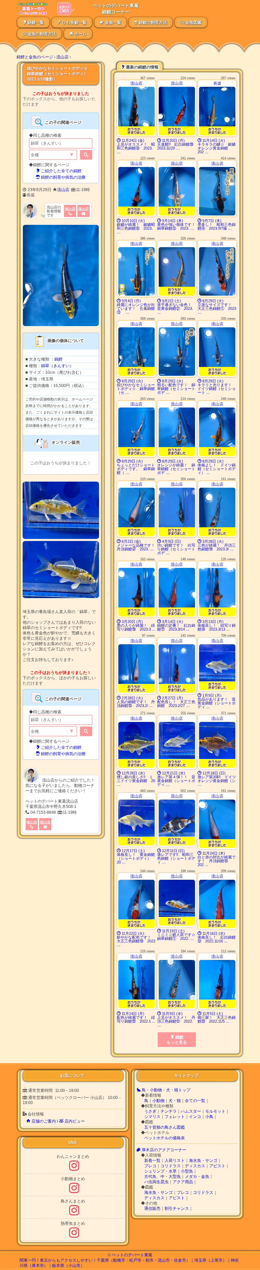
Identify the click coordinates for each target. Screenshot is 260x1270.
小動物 (158, 1100)
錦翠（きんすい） (57, 366)
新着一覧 (152, 1160)
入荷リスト (175, 1160)
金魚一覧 (112, 22)
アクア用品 (183, 1182)
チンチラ (168, 1111)
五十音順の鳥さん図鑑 (164, 1127)
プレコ (150, 1166)
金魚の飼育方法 (41, 34)
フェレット (175, 1116)
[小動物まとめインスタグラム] (74, 1191)
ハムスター (191, 1111)
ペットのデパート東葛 (132, 1255)
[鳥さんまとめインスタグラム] (74, 1213)
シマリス (152, 1116)
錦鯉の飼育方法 (152, 22)
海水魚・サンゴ (203, 1160)
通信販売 (152, 1208)
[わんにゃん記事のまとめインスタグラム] (74, 1168)
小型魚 (187, 1171)
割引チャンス (177, 1208)
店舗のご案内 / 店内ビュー (57, 1121)
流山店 (63, 190)
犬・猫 (175, 1100)
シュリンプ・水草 (160, 1171)
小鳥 (209, 1116)
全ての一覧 (195, 1100)
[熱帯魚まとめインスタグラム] (74, 1235)
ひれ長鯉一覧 (74, 22)
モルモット (215, 1111)
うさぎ (150, 1111)
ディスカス (195, 1166)
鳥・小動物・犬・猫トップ (165, 1090)
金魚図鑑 (193, 22)
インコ (195, 1116)
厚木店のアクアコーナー (163, 1150)
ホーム (80, 34)
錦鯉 (58, 359)
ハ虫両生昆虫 (156, 1182)
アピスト (217, 1166)
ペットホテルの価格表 (164, 1138)
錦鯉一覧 (35, 22)
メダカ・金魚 (197, 1176)
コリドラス (170, 1166)
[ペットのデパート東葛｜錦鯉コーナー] (32, 14)
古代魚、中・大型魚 (162, 1176)
